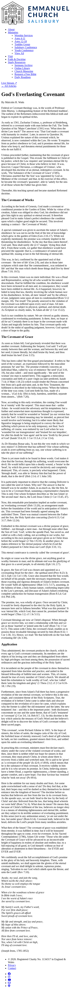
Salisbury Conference (26, 47)
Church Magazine (24, 71)
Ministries (13, 32)
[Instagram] (9, 976)
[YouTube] (9, 979)
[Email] (9, 982)
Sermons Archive (24, 65)
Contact (12, 968)
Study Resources (16, 62)
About (11, 29)
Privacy (12, 965)
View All (19, 53)
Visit (10, 56)
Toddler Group (22, 44)
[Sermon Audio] (9, 985)
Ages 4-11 (20, 38)
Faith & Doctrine (17, 59)
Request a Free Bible (25, 74)
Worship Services (24, 35)
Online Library (22, 68)
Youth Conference (24, 50)
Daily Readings (23, 77)
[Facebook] (9, 973)
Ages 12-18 (21, 41)
